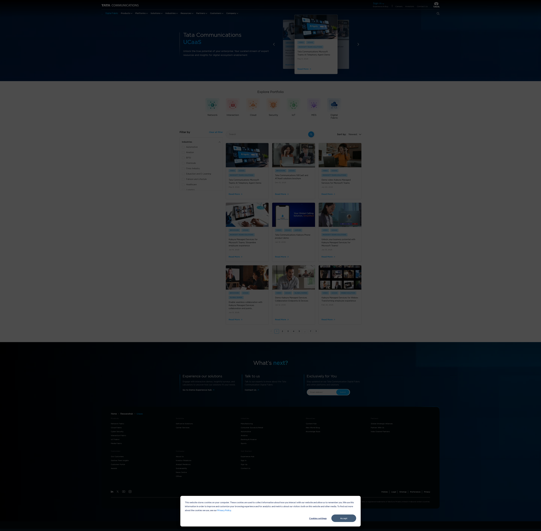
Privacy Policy (224, 510)
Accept (343, 518)
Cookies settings (318, 518)
